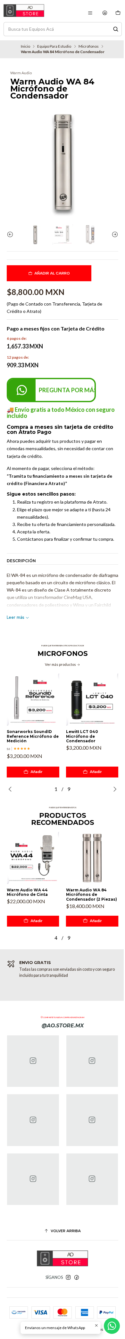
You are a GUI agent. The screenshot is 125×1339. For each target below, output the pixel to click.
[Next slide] (113, 234)
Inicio (25, 46)
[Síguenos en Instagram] (68, 1277)
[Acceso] (105, 13)
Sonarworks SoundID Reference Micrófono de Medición (33, 736)
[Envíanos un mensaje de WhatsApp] (112, 1326)
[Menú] (90, 13)
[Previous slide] (11, 234)
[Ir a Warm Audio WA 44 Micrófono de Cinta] (33, 858)
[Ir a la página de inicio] (24, 10)
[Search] (116, 29)
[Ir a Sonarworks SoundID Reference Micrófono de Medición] (33, 699)
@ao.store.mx (63, 1026)
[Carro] (117, 13)
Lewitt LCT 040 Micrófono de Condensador (82, 736)
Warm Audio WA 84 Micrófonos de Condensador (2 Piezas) (91, 895)
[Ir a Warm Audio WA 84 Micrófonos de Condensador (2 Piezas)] (92, 858)
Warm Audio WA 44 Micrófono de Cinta (27, 892)
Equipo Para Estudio (54, 46)
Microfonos (89, 46)
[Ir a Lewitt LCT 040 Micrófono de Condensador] (92, 699)
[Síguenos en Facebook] (76, 1277)
